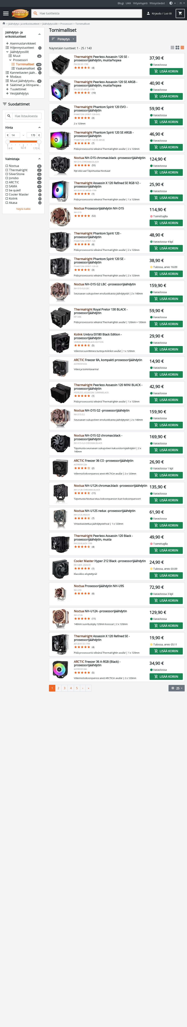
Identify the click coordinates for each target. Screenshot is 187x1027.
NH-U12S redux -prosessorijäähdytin (104, 511)
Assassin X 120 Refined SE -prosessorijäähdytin (102, 638)
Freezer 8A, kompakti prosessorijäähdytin (108, 360)
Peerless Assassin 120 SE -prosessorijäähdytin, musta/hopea (101, 58)
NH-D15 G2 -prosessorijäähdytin (101, 410)
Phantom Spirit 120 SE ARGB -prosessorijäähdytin (104, 134)
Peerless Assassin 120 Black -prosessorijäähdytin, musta (103, 537)
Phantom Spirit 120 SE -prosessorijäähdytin (99, 260)
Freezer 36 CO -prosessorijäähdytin (103, 461)
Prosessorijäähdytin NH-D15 (99, 208)
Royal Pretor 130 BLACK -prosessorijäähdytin (101, 311)
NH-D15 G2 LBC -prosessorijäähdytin (105, 284)
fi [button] (181, 3)
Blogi (121, 3)
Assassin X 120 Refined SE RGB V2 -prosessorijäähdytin (107, 184)
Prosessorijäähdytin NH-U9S (99, 586)
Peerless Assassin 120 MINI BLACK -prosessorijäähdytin (108, 386)
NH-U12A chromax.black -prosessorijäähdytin (110, 486)
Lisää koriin (166, 71)
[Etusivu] (20, 13)
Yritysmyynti (140, 3)
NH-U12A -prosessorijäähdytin (100, 611)
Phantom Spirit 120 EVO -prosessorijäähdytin (101, 108)
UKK (128, 3)
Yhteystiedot (157, 3)
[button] (172, 3)
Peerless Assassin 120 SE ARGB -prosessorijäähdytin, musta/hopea (105, 83)
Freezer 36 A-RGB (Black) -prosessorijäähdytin (97, 663)
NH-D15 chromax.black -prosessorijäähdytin (109, 158)
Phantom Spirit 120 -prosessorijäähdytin (97, 235)
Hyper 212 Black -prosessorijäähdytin (110, 561)
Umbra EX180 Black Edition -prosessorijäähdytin (98, 336)
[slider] (7, 142)
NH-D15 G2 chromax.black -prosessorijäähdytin (98, 437)
